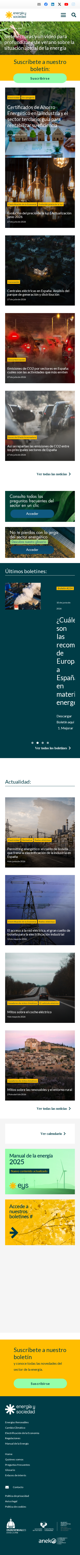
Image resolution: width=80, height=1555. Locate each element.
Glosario (10, 1470)
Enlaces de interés (15, 1475)
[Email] (39, 4)
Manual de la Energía (17, 1443)
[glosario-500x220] (40, 542)
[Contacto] (9, 1487)
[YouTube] (66, 4)
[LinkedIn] (52, 4)
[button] (63, 15)
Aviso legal (11, 1501)
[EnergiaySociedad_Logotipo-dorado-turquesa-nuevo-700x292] (16, 15)
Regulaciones (12, 1438)
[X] (59, 4)
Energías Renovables (17, 1422)
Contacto (18, 1487)
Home (8, 1454)
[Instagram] (73, 4)
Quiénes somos (14, 1459)
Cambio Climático (15, 1427)
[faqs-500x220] (40, 506)
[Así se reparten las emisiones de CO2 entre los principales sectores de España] (40, 426)
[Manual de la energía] (40, 1172)
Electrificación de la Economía (22, 1433)
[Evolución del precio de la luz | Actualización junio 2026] (40, 193)
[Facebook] (45, 4)
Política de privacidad (17, 1495)
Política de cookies (15, 1506)
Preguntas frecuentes (17, 1464)
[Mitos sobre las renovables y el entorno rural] (40, 1065)
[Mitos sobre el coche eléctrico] (40, 988)
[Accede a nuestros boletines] (40, 1231)
